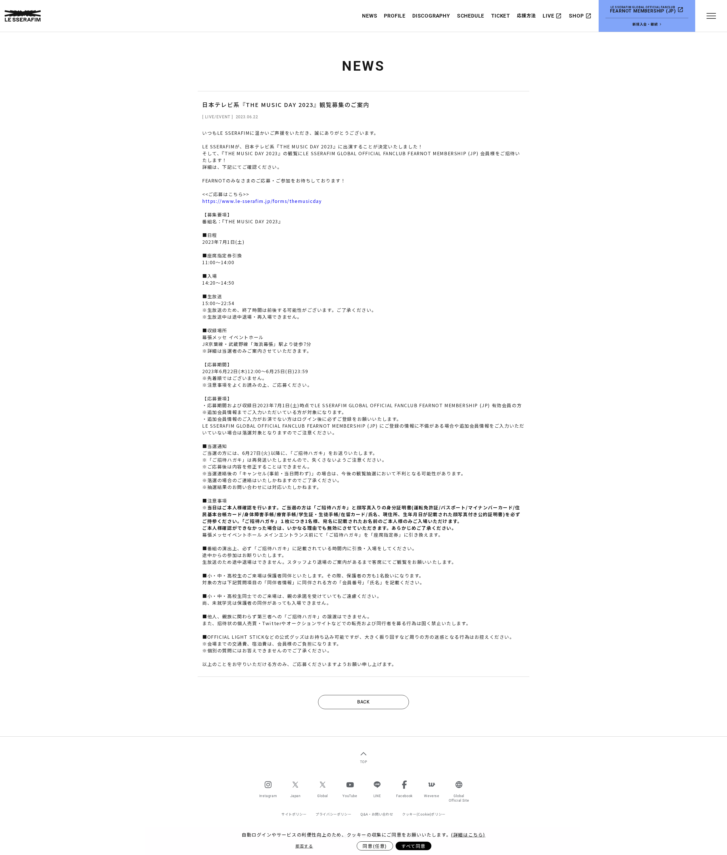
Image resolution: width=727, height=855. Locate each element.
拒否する (304, 846)
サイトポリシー (293, 814)
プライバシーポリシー (333, 814)
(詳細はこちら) (468, 834)
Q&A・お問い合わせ (376, 814)
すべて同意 (413, 846)
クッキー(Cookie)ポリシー (424, 814)
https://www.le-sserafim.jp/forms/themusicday (261, 201)
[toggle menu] (711, 16)
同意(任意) (375, 846)
